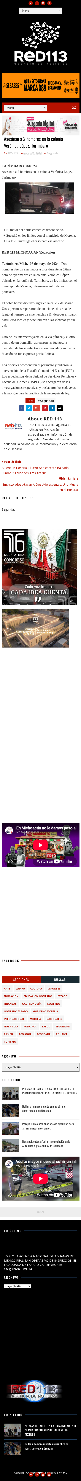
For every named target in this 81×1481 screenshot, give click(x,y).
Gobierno (53, 1003)
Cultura (36, 988)
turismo (10, 1041)
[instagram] (43, 3)
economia (44, 1034)
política (61, 1034)
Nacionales (54, 1018)
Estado (62, 996)
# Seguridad (46, 401)
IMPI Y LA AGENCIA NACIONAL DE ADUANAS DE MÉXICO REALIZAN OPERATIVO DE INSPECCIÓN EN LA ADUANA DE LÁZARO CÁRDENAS (40, 1246)
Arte (7, 988)
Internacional (14, 1018)
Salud (46, 1026)
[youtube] (49, 3)
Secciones (21, 979)
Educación (11, 996)
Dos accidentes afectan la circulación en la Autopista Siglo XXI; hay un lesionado (46, 1143)
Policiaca (30, 1026)
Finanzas (10, 1003)
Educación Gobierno (38, 996)
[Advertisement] (40, 692)
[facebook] (37, 3)
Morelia (35, 1018)
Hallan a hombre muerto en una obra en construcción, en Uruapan (44, 1108)
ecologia (25, 1034)
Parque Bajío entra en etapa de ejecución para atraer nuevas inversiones (48, 1125)
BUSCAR (60, 979)
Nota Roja (11, 1026)
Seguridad (53, 153)
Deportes (54, 988)
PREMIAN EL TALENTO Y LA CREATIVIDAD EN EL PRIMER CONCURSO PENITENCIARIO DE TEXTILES (49, 1090)
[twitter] (31, 3)
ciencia (9, 1034)
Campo (20, 988)
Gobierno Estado (16, 1011)
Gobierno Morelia (45, 1011)
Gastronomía (31, 1003)
